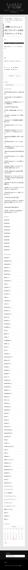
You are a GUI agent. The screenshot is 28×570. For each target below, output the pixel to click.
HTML (5, 343)
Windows (6, 463)
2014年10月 (7, 233)
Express (6, 320)
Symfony (6, 436)
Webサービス (7, 459)
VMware (6, 456)
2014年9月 (7, 236)
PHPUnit (6, 403)
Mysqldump (7, 393)
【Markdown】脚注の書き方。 (12, 207)
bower (5, 277)
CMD (5, 297)
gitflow (5, 333)
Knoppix (6, 373)
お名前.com (7, 483)
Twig (5, 439)
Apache (6, 267)
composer (6, 300)
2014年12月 (7, 226)
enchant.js (6, 314)
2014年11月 (7, 230)
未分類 (6, 516)
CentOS (6, 287)
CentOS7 (6, 290)
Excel (5, 317)
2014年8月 (7, 240)
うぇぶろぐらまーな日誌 (14, 6)
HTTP (5, 347)
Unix (5, 449)
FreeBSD (6, 327)
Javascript (6, 357)
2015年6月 (7, 223)
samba (6, 413)
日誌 (5, 512)
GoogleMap (7, 340)
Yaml (5, 479)
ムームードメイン (8, 499)
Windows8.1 (7, 469)
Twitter (6, 443)
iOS (5, 350)
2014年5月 (7, 249)
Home (10, 18)
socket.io (6, 426)
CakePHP (6, 280)
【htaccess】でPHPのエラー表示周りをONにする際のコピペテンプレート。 (14, 202)
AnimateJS (7, 264)
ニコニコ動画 (7, 492)
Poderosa (6, 406)
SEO (5, 416)
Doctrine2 (6, 307)
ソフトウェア (7, 489)
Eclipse (6, 310)
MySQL (6, 390)
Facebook (6, 324)
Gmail (5, 337)
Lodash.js (6, 380)
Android (6, 257)
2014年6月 (7, 246)
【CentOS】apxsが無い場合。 (12, 197)
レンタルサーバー (8, 506)
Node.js (6, 396)
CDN (5, 284)
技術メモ (16, 69)
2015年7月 (7, 220)
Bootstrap (6, 274)
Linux (5, 377)
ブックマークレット (9, 496)
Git (5, 330)
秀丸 (5, 519)
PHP (13, 69)
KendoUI (6, 370)
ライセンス (7, 502)
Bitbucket (6, 271)
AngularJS (6, 261)
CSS (5, 304)
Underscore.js (7, 446)
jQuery (6, 360)
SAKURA (6, 410)
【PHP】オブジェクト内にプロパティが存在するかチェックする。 (13, 30)
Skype (5, 420)
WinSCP (6, 473)
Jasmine (6, 353)
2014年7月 (7, 243)
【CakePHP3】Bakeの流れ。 (11, 107)
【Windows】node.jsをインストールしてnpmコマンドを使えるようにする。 (13, 131)
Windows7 (6, 466)
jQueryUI (6, 363)
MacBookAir (7, 383)
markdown (6, 386)
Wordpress (7, 476)
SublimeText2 (7, 433)
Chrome (6, 294)
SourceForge (7, 430)
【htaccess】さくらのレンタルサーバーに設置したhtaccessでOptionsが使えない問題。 (14, 177)
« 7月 (6, 542)
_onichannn (15, 67)
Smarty (6, 423)
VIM (5, 453)
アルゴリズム (7, 486)
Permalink (8, 69)
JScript (6, 367)
